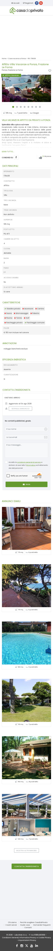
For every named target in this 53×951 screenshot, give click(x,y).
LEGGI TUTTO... (8, 151)
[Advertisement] (26, 35)
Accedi (16, 3)
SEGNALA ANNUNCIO (20, 408)
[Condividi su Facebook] (16, 157)
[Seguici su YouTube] (32, 946)
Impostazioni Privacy (27, 940)
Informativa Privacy (27, 937)
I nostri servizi (11, 925)
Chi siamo (12, 922)
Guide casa (25, 925)
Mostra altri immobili (26, 850)
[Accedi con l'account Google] (41, 3)
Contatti (28, 927)
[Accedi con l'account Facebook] (37, 3)
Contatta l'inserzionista (26, 866)
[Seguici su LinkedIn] (37, 946)
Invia (27, 484)
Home (4, 58)
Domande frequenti (42, 925)
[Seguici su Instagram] (22, 946)
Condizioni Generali (10, 937)
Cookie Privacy (44, 937)
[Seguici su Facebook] (17, 946)
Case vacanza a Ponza (17, 58)
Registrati (29, 3)
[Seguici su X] (27, 946)
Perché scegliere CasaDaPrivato (34, 922)
